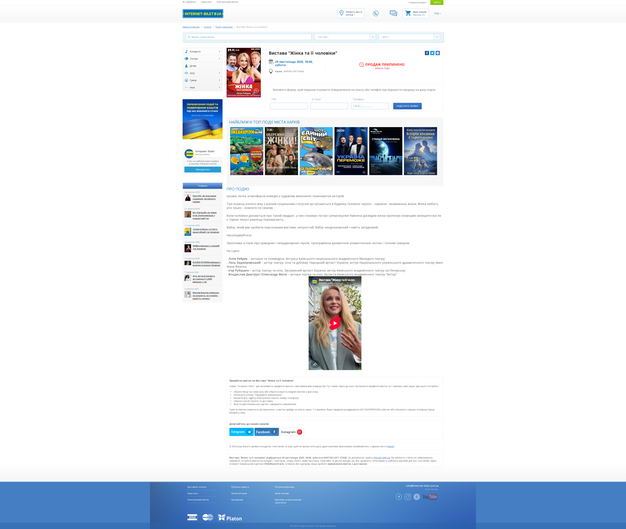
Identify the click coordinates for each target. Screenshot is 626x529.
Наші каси (206, 1)
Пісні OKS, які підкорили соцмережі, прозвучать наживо (204, 198)
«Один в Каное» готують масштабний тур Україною (206, 230)
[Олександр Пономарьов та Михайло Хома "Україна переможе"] (351, 151)
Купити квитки (244, 169)
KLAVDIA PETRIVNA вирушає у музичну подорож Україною (207, 264)
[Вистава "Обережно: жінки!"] (281, 151)
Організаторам (239, 493)
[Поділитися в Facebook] (427, 53)
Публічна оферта (240, 486)
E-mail (316, 99)
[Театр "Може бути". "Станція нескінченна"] (385, 151)
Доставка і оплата (196, 486)
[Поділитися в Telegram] (438, 53)
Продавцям (237, 499)
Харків (390, 446)
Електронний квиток (227, 1)
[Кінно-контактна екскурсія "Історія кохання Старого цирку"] (420, 151)
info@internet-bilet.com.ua (422, 486)
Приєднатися (203, 169)
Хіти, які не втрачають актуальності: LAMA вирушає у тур (204, 279)
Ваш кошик (419, 11)
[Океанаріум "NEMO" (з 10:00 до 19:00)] (246, 151)
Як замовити (189, 1)
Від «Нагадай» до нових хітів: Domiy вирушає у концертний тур (205, 215)
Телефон (358, 99)
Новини (202, 185)
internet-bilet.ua (381, 457)
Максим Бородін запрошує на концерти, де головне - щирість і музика (206, 295)
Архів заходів (282, 493)
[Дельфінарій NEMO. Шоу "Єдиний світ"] (316, 151)
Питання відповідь (284, 486)
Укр (436, 13)
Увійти (436, 2)
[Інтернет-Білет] (203, 13)
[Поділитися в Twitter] (432, 53)
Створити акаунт (418, 2)
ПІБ (274, 99)
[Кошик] (408, 13)
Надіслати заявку (407, 106)
